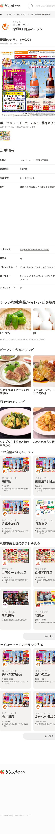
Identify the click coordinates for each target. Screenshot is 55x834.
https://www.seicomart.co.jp (34, 249)
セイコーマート (22, 24)
